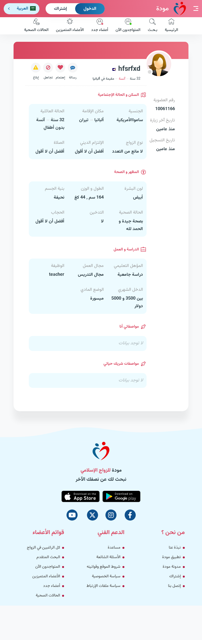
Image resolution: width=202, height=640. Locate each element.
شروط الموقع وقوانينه (103, 567)
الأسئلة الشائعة (108, 557)
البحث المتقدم (48, 557)
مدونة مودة (172, 567)
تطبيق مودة (171, 557)
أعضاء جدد (99, 30)
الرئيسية (171, 30)
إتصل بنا (174, 586)
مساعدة (114, 548)
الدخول (90, 8)
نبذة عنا (175, 548)
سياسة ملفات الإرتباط (103, 586)
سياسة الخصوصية (106, 576)
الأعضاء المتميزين (70, 30)
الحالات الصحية (36, 30)
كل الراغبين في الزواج (43, 548)
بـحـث (152, 30)
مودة (162, 9)
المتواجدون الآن (128, 30)
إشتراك (60, 8)
